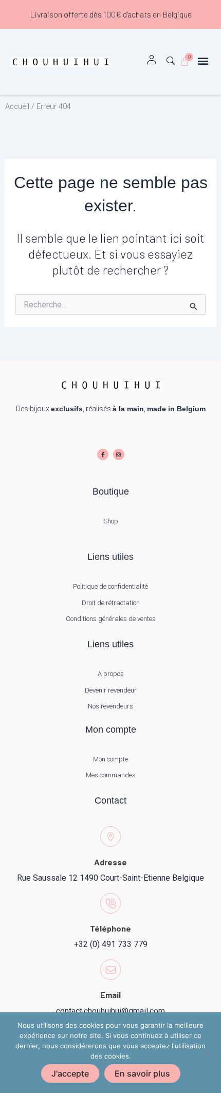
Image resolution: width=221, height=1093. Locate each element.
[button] (171, 64)
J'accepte (70, 1073)
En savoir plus (142, 1073)
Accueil (17, 106)
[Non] (208, 1053)
